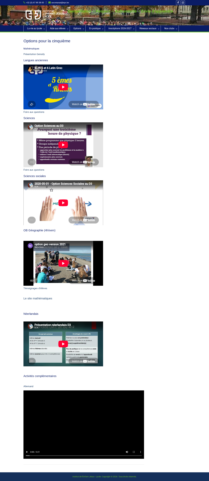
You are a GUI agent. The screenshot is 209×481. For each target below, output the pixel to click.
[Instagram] (183, 3)
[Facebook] (178, 3)
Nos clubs (169, 28)
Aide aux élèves (57, 28)
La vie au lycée (34, 28)
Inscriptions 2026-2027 (120, 28)
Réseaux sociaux (147, 28)
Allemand (28, 386)
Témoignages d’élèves (35, 288)
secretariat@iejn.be (60, 2)
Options (77, 28)
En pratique (95, 28)
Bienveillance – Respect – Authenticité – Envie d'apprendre (120, 11)
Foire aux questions (33, 112)
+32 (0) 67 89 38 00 (35, 2)
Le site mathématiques (37, 298)
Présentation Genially (34, 54)
